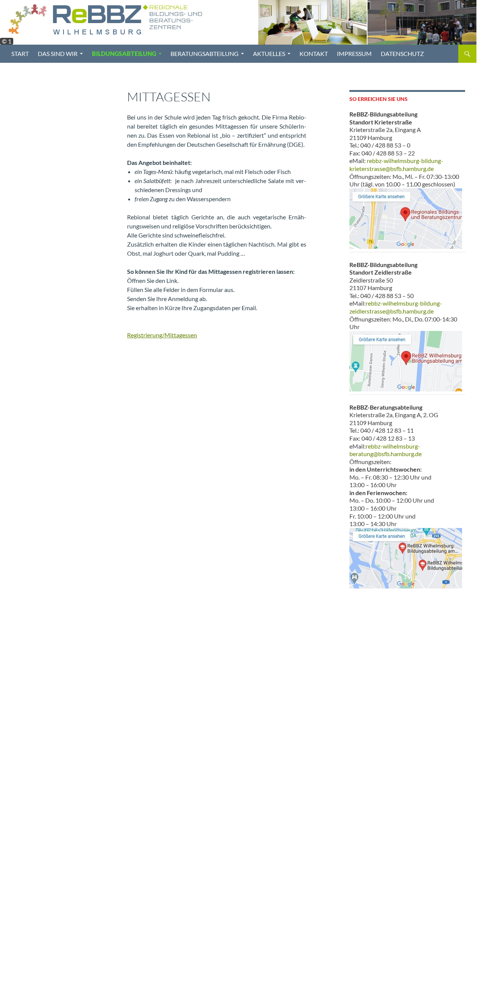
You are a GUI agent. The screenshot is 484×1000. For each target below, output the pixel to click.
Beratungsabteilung (205, 53)
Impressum (354, 53)
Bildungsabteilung (124, 53)
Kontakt (313, 53)
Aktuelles (269, 53)
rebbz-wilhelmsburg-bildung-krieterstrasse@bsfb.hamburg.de (396, 164)
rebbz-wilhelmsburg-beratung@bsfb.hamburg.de (385, 450)
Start (20, 53)
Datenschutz (402, 53)
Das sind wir (58, 53)
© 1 (6, 41)
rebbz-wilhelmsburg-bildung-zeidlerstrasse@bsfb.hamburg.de (395, 307)
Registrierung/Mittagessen (162, 335)
